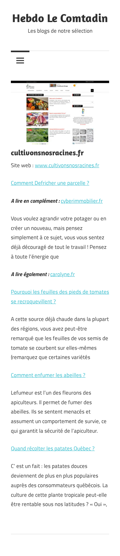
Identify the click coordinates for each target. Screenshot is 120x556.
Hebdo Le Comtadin (60, 18)
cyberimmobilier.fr (82, 201)
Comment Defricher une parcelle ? (50, 183)
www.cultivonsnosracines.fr (67, 165)
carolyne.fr (62, 274)
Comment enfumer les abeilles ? (48, 375)
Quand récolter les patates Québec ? (53, 448)
